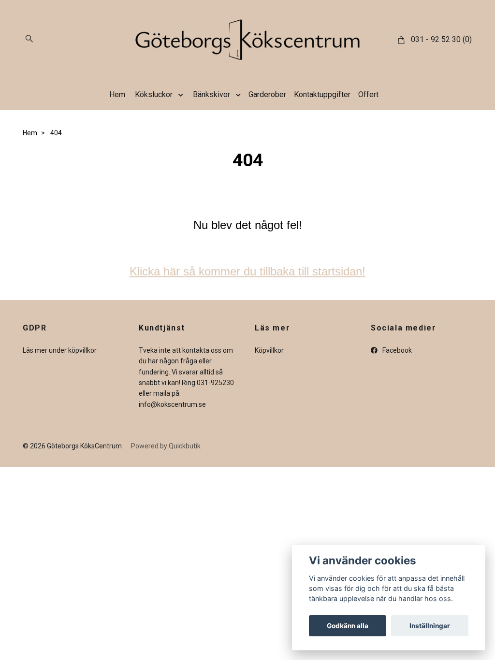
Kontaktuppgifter (322, 94)
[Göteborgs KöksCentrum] (247, 40)
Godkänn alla (347, 626)
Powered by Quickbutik (166, 446)
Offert (368, 94)
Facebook (396, 350)
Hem (117, 94)
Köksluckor (154, 94)
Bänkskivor (211, 94)
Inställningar (429, 626)
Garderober (267, 94)
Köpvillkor (269, 350)
